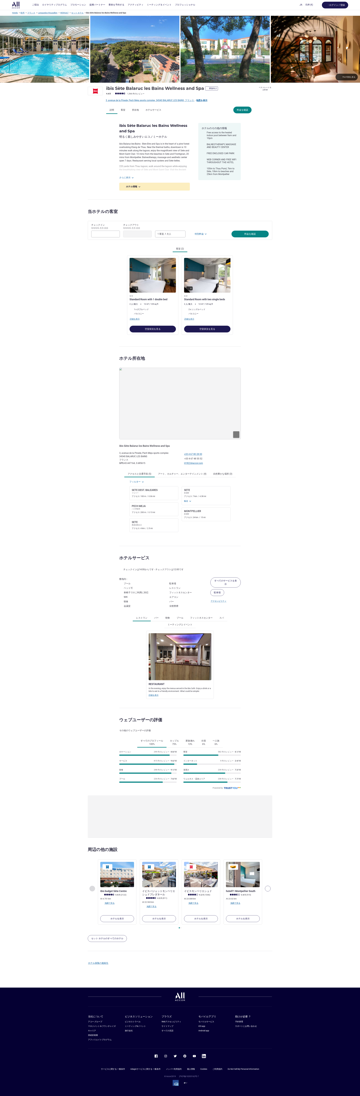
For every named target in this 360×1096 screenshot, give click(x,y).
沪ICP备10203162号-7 (189, 1076)
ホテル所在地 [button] (132, 358)
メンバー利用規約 (174, 1069)
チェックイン (99, 226)
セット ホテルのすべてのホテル (107, 938)
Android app (203, 1030)
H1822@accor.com (193, 463)
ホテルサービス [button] (134, 557)
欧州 (22, 13)
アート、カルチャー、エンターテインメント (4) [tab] (182, 473)
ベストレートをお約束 (265, 88)
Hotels (15, 13)
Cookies (203, 1069)
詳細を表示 (153, 695)
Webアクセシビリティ (171, 1021)
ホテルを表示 (117, 918)
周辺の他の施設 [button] (103, 849)
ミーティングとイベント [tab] (180, 624)
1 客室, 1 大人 (164, 234)
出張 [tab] (203, 742)
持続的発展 (93, 1035)
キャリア (92, 1030)
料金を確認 (242, 110)
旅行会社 (129, 1030)
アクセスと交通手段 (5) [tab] (139, 473)
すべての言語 (167, 1030)
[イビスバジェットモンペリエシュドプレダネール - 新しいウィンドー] (159, 874)
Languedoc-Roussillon (47, 13)
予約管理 (239, 1021)
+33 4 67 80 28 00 (193, 454)
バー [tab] (156, 617)
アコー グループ (95, 1021)
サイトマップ (167, 1026)
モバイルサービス (206, 1021)
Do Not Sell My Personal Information (243, 1069)
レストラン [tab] (141, 617)
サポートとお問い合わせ (246, 1026)
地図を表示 (201, 100)
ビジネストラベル (133, 1021)
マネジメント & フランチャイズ (102, 1026)
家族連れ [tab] (190, 742)
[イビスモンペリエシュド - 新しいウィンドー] (201, 874)
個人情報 (191, 1069)
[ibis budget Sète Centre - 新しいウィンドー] (117, 874)
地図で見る (109, 903)
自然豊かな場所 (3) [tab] (222, 473)
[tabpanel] (180, 294)
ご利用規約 (217, 1069)
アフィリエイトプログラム (100, 1039)
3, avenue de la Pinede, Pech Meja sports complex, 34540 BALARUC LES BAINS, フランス (150, 100)
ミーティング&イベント (135, 1026)
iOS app (201, 1026)
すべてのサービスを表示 (225, 582)
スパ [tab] (221, 617)
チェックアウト (131, 226)
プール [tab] (180, 617)
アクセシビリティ (218, 601)
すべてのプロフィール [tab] (152, 742)
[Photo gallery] (180, 49)
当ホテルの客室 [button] (103, 211)
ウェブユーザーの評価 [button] (140, 719)
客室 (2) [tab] (180, 248)
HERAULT (64, 13)
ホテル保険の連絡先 (98, 963)
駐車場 (217, 592)
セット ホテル (77, 13)
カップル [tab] (174, 742)
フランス (31, 13)
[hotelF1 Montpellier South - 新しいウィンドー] (243, 874)
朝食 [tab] (167, 617)
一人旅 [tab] (216, 742)
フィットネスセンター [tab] (201, 617)
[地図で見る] (180, 403)
